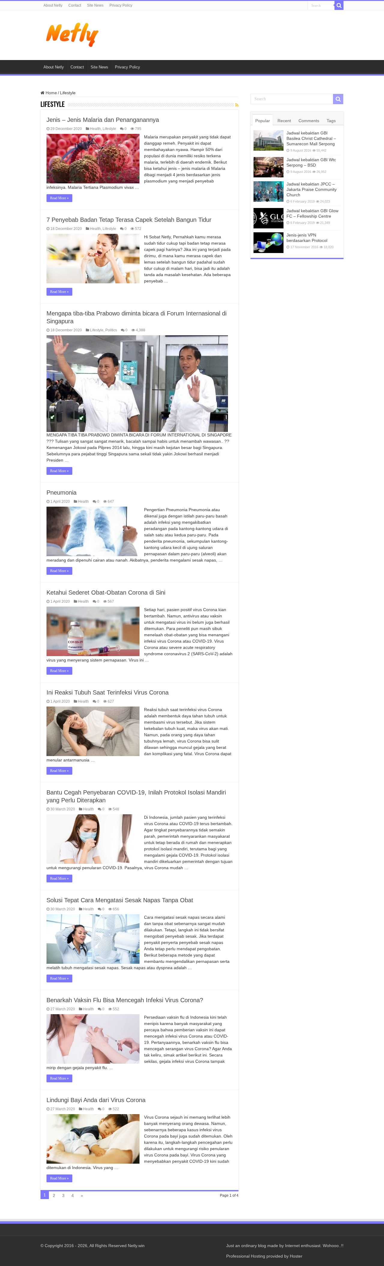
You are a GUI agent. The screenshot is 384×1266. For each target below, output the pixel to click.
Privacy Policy (121, 5)
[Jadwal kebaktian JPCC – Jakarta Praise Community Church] (269, 191)
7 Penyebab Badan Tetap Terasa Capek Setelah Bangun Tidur (129, 219)
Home (50, 92)
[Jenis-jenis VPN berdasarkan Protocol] (269, 242)
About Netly (53, 5)
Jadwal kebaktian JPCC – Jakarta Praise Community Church (311, 189)
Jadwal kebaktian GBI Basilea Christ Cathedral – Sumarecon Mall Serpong (311, 138)
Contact (74, 5)
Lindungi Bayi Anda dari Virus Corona (96, 1100)
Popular (262, 120)
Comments (308, 120)
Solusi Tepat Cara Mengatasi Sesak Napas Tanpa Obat (119, 900)
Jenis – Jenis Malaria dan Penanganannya (102, 119)
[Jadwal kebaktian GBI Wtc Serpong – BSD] (269, 167)
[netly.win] (73, 34)
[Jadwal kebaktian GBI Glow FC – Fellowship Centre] (269, 218)
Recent (284, 120)
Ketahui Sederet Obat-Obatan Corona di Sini (105, 592)
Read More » (59, 198)
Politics (111, 330)
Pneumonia (61, 492)
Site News (95, 5)
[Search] (339, 5)
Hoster (296, 1256)
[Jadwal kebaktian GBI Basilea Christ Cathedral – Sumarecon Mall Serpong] (269, 140)
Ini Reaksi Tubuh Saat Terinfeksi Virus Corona (107, 692)
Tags (331, 120)
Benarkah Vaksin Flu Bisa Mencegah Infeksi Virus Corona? (124, 1000)
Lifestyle (109, 129)
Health (95, 129)
